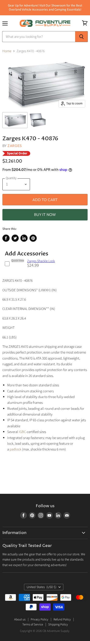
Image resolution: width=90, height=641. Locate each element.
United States (42, 587)
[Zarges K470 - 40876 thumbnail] (15, 120)
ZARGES (14, 145)
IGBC (22, 431)
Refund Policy (62, 619)
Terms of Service (32, 624)
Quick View (17, 260)
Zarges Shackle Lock (41, 261)
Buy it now (45, 214)
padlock (15, 449)
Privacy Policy (39, 619)
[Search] (81, 36)
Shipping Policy (58, 624)
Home (6, 51)
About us (19, 619)
